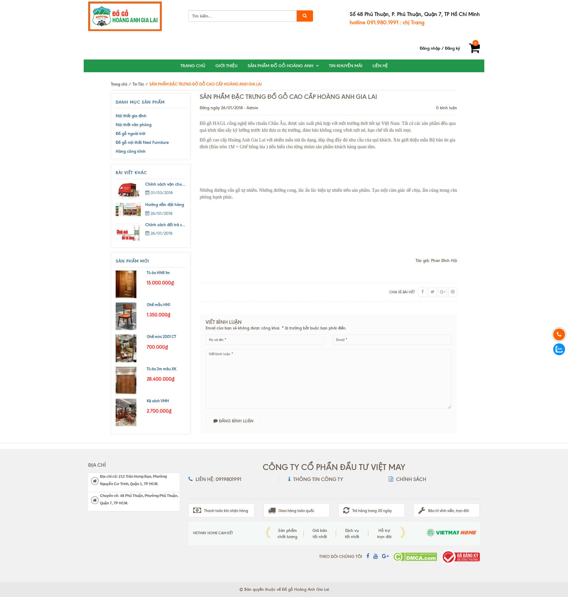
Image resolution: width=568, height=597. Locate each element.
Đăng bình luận (236, 421)
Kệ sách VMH (158, 400)
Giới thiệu (226, 65)
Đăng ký (452, 48)
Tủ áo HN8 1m (158, 272)
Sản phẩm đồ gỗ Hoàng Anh (280, 65)
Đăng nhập (430, 48)
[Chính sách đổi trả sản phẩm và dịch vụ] (130, 232)
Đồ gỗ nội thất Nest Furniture (142, 142)
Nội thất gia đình (131, 115)
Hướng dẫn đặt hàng (164, 204)
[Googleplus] (442, 292)
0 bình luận (446, 107)
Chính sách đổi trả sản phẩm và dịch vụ (182, 224)
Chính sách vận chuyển (166, 184)
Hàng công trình (131, 151)
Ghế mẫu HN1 (158, 304)
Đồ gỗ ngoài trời (130, 133)
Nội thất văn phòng (133, 124)
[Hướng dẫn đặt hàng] (130, 209)
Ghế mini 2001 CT (161, 336)
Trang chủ (192, 65)
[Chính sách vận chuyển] (130, 191)
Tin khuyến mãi (345, 65)
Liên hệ (380, 65)
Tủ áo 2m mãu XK (161, 368)
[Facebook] (422, 292)
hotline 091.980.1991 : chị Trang (387, 22)
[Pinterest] (452, 292)
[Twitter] (432, 292)
